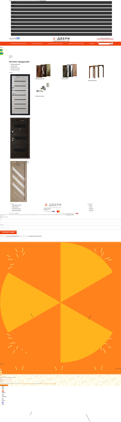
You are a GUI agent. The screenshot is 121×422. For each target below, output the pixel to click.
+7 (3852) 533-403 (42, 0)
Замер (90, 205)
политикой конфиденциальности (12, 236)
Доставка (91, 210)
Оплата (90, 206)
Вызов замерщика (105, 38)
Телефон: (2, 224)
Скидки (91, 43)
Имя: (1, 218)
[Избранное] (36, 39)
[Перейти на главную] (61, 39)
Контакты (91, 208)
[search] (111, 43)
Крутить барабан (4, 385)
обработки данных (70, 214)
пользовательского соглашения (34, 236)
